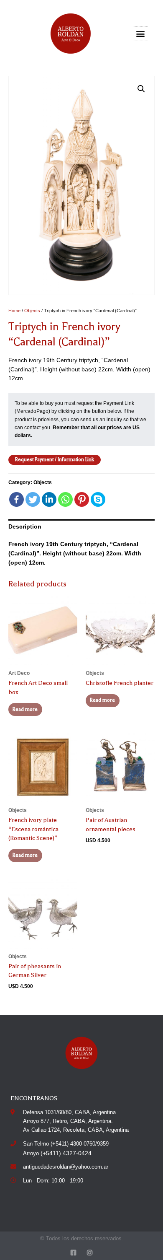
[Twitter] (32, 499)
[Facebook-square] (73, 1253)
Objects (32, 310)
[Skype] (98, 499)
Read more (25, 709)
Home (14, 310)
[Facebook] (16, 499)
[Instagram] (90, 1253)
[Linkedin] (49, 499)
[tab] (81, 526)
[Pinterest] (81, 499)
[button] (141, 34)
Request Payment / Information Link (54, 459)
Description (24, 527)
